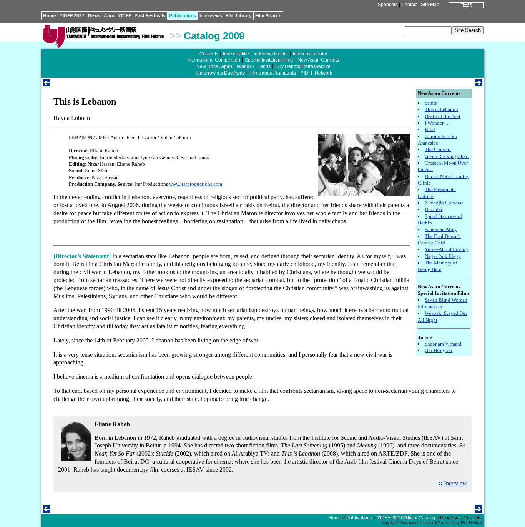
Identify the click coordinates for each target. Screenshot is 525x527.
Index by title (236, 54)
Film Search (268, 15)
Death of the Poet (442, 116)
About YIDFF (117, 15)
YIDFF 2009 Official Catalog (406, 517)
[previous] (46, 84)
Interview (454, 483)
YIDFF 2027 (72, 15)
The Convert (438, 149)
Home (49, 15)
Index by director (271, 54)
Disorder (433, 209)
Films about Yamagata (272, 73)
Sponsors (388, 4)
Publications (182, 15)
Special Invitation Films (269, 60)
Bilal (430, 129)
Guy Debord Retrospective (303, 66)
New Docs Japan (214, 66)
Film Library (239, 15)
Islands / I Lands (254, 66)
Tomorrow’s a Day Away (220, 73)
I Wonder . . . (437, 123)
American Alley (441, 229)
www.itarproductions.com (195, 184)
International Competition (214, 60)
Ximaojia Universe (444, 203)
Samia (431, 103)
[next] (478, 84)
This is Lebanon (441, 109)
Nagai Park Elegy (443, 256)
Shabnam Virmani (443, 344)
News (94, 15)
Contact (409, 4)
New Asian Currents (318, 60)
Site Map (430, 4)
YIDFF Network (316, 73)
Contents (208, 54)
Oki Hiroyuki (438, 350)
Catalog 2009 (214, 36)
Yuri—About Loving (446, 249)
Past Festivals (150, 15)
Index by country (310, 54)
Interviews (210, 15)
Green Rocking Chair (447, 156)
